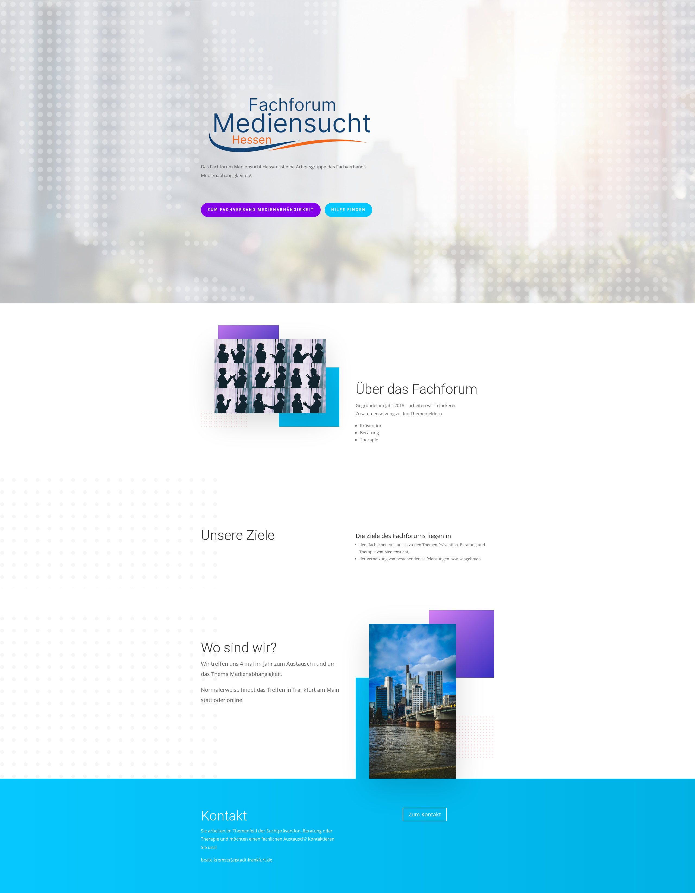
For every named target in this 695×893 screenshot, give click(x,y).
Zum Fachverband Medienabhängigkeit (260, 209)
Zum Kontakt (425, 814)
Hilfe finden (348, 209)
